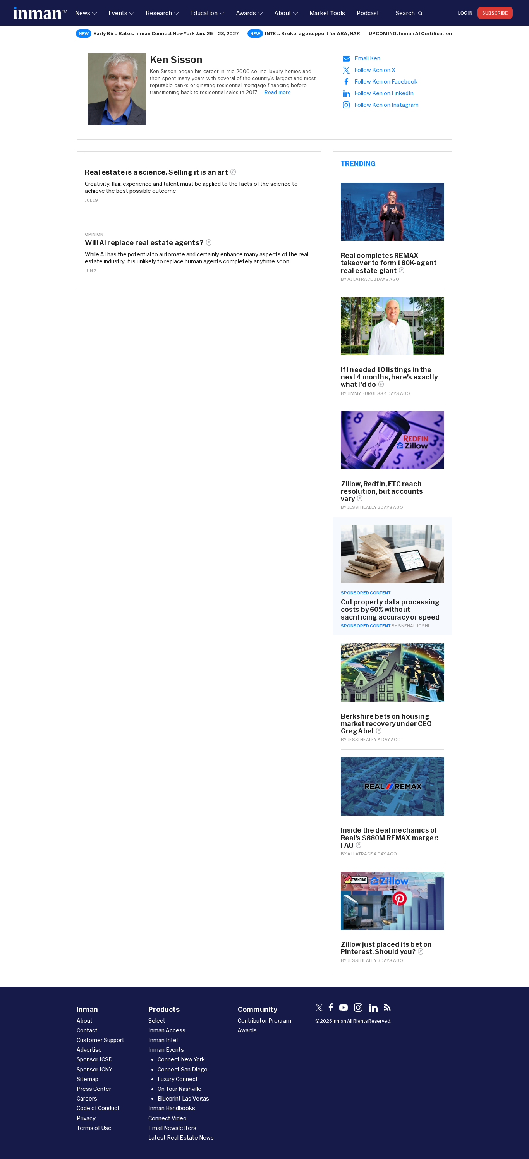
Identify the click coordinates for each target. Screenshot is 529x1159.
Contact (87, 1030)
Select (156, 1020)
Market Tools (327, 12)
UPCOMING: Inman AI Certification (410, 33)
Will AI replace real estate (144, 243)
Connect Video (167, 1118)
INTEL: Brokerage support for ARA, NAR (312, 33)
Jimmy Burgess (365, 393)
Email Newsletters (172, 1128)
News (82, 12)
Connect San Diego (183, 1069)
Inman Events (166, 1049)
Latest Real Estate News (181, 1137)
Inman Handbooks (171, 1108)
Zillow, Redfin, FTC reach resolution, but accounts (382, 491)
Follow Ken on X (374, 70)
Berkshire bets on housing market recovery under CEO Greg (386, 724)
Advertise (89, 1049)
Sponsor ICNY (94, 1069)
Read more (277, 92)
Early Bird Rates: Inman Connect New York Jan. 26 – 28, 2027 (166, 33)
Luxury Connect (178, 1079)
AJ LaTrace (360, 279)
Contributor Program (264, 1020)
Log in (465, 12)
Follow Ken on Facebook (385, 81)
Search (405, 12)
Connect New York (181, 1059)
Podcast (368, 12)
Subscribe (495, 12)
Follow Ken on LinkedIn (384, 93)
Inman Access (166, 1030)
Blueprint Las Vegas (183, 1098)
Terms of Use (94, 1128)
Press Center (94, 1088)
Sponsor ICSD (95, 1059)
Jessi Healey (362, 507)
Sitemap (87, 1079)
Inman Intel (163, 1040)
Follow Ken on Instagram (386, 104)
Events (117, 12)
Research (159, 12)
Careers (87, 1098)
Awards (246, 12)
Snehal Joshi (413, 625)
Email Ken (367, 58)
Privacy (86, 1118)
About (282, 12)
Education (204, 12)
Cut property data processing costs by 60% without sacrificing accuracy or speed (390, 609)
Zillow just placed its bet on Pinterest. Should (386, 948)
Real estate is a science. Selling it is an (156, 172)
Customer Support (100, 1040)
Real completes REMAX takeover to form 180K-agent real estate (389, 263)
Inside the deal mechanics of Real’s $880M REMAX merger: (389, 837)
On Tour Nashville (179, 1088)
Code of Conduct (98, 1108)
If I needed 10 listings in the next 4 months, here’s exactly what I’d (389, 377)
